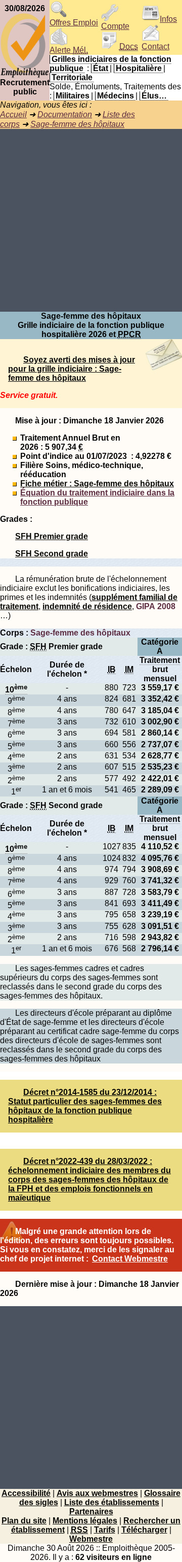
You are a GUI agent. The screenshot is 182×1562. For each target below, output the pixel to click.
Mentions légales (85, 1520)
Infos (168, 19)
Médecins (115, 95)
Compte (115, 26)
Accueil (13, 114)
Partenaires (91, 1511)
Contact (155, 46)
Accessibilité (26, 1493)
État (100, 68)
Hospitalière (139, 68)
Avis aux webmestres (97, 1493)
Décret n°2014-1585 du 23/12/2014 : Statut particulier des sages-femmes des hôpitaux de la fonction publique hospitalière (85, 1106)
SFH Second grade (51, 553)
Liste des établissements (111, 1502)
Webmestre (91, 1539)
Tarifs (104, 1529)
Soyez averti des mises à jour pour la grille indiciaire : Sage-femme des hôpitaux (71, 368)
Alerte (69, 50)
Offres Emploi (74, 22)
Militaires (72, 95)
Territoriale (72, 77)
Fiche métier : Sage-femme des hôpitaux (97, 483)
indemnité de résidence (87, 606)
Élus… (154, 95)
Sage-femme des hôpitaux (77, 124)
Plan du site (24, 1520)
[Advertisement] (91, 220)
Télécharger (144, 1529)
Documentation (64, 114)
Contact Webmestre (130, 1258)
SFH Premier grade (51, 536)
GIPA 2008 (155, 606)
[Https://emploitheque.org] (25, 75)
